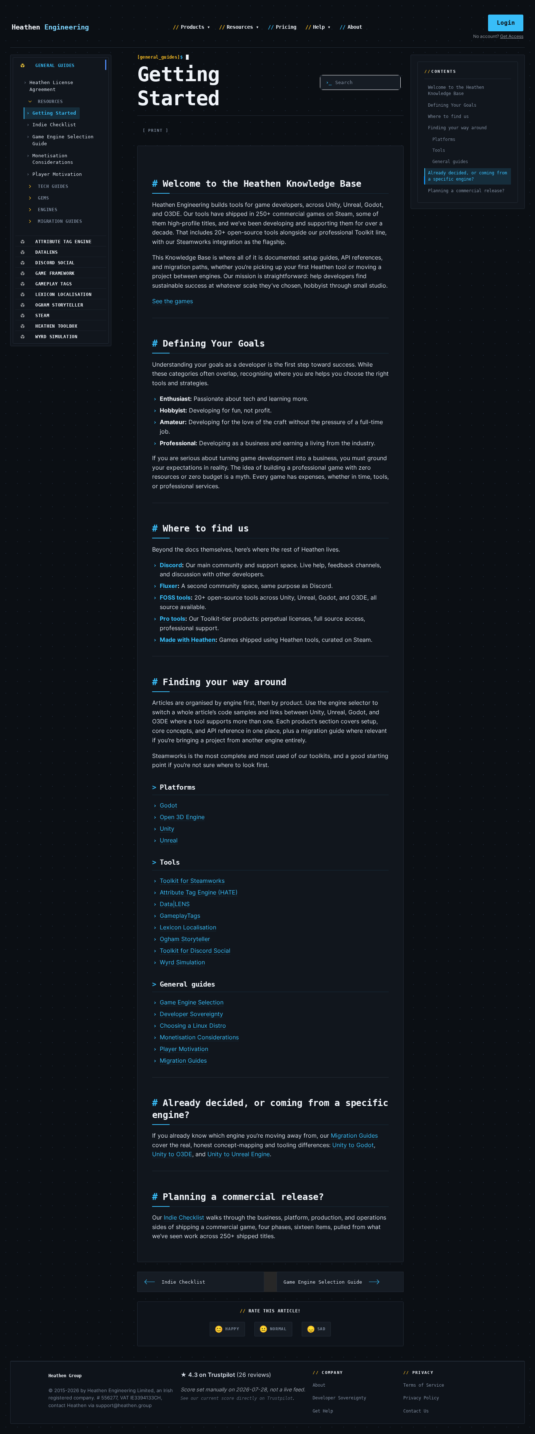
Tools (438, 150)
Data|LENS (175, 904)
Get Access (511, 36)
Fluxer (169, 585)
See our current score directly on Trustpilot (237, 1398)
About (355, 27)
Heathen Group (65, 1375)
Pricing (286, 27)
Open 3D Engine (182, 817)
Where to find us (448, 116)
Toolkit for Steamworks (192, 880)
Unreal (169, 840)
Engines (47, 209)
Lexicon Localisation (188, 927)
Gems (43, 198)
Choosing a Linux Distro (193, 1025)
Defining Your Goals (452, 105)
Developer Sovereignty (191, 1014)
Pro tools (172, 618)
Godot (168, 805)
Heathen (50, 27)
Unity (167, 828)
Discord (171, 565)
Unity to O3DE (172, 1154)
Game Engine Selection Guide (63, 140)
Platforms (443, 139)
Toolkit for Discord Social (195, 950)
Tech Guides (53, 186)
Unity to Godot (353, 1145)
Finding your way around (457, 127)
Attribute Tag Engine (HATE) (199, 892)
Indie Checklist (54, 124)
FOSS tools (175, 597)
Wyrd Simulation (182, 962)
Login (506, 22)
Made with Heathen (187, 639)
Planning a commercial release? (466, 190)
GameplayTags (180, 915)
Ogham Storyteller (185, 939)
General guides (450, 161)
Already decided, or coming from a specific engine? (467, 176)
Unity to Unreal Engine (238, 1154)
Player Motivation (57, 174)
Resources (50, 101)
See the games (172, 301)
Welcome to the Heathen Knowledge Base (456, 90)
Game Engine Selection (191, 1002)
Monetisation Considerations (52, 159)
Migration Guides (60, 221)
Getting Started (54, 113)
